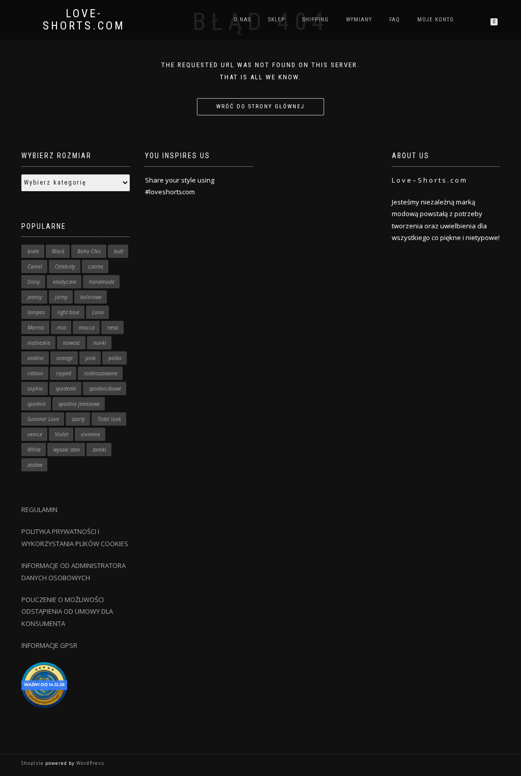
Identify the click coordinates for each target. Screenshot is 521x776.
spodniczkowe (105, 388)
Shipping (315, 19)
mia (61, 327)
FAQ (394, 19)
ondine (35, 358)
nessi (113, 327)
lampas (36, 312)
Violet (61, 434)
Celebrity (65, 266)
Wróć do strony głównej (260, 106)
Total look (109, 419)
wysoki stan (66, 449)
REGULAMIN (39, 509)
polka (115, 358)
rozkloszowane (101, 373)
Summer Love (43, 419)
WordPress (89, 763)
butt (118, 251)
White (34, 449)
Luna (98, 312)
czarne (95, 266)
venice (34, 434)
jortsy (61, 297)
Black (58, 251)
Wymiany (359, 19)
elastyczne (64, 281)
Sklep (276, 19)
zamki (99, 449)
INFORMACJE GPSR (49, 645)
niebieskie (38, 342)
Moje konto (435, 19)
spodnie (36, 403)
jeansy (34, 297)
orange (64, 358)
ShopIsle (33, 763)
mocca (87, 327)
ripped (63, 373)
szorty (78, 419)
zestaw (34, 464)
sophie (35, 388)
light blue (68, 312)
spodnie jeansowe (79, 403)
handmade (101, 281)
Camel (34, 266)
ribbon (35, 373)
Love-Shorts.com (84, 20)
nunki (99, 342)
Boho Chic (89, 251)
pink (90, 358)
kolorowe (91, 297)
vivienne (90, 434)
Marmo (35, 327)
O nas (242, 19)
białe (33, 251)
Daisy (33, 281)
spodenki (65, 388)
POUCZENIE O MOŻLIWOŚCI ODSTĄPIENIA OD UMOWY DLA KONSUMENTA (67, 611)
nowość (71, 342)
